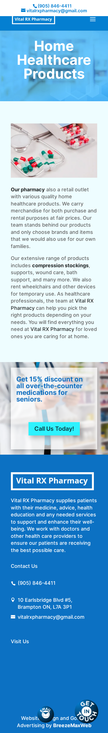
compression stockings (60, 265)
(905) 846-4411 (55, 6)
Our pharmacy (28, 189)
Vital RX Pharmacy (52, 329)
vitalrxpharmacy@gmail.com (51, 617)
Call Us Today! (54, 428)
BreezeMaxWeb (72, 725)
